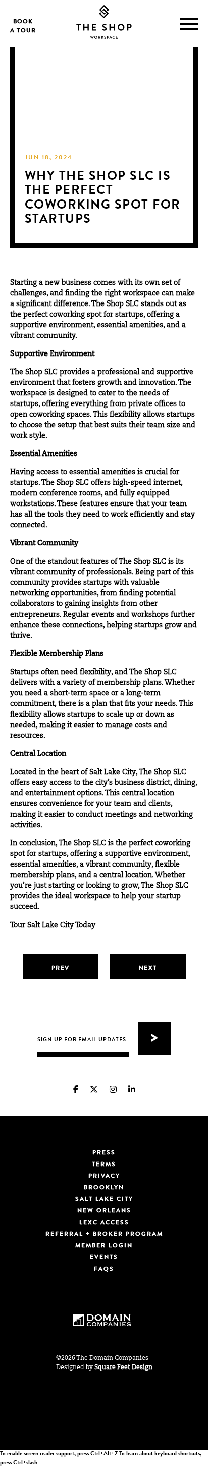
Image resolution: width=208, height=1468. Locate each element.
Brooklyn (104, 1188)
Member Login (104, 1246)
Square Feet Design (123, 1367)
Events (104, 1258)
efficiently (147, 515)
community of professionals (84, 572)
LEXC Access (104, 1223)
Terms (104, 1165)
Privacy (104, 1177)
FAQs (104, 1270)
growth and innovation (136, 383)
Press (104, 1153)
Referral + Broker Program (104, 1235)
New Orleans (104, 1211)
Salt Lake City (104, 1200)
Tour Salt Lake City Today (53, 925)
